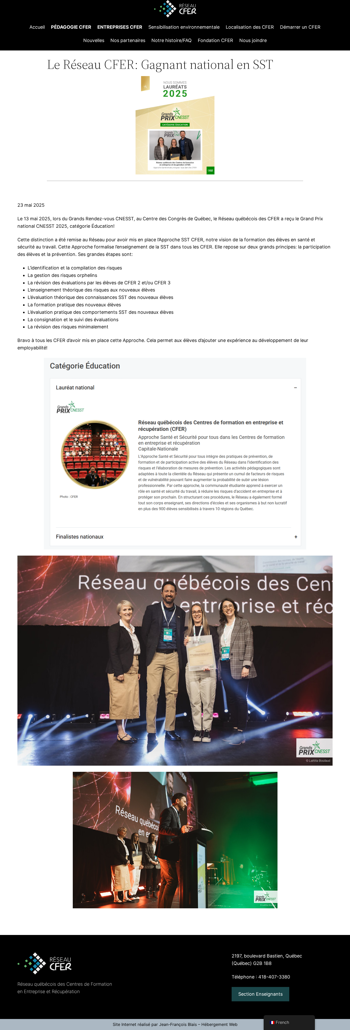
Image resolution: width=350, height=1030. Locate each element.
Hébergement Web (219, 1024)
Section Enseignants (260, 994)
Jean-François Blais (178, 1024)
